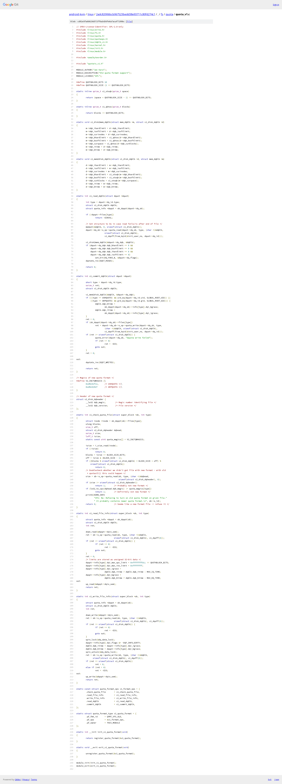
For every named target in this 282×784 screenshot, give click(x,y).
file (129, 21)
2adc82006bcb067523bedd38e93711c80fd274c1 (125, 14)
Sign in (276, 4)
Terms (34, 779)
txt (269, 779)
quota (169, 14)
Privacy (25, 779)
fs (162, 14)
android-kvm (77, 14)
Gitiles (18, 779)
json (276, 779)
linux (91, 14)
